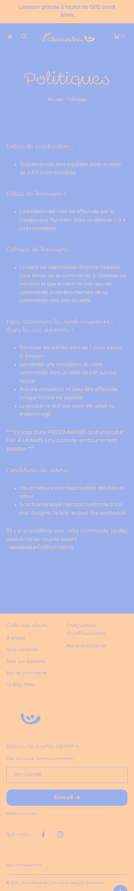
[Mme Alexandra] (67, 36)
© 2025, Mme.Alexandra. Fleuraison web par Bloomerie (55, 883)
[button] (10, 36)
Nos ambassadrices (24, 865)
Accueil (55, 100)
